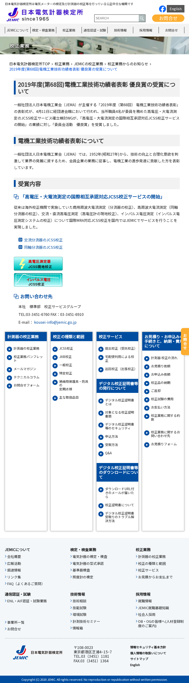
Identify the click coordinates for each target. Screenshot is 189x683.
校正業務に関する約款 (165, 417)
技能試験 (79, 608)
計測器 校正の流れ (164, 358)
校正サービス (148, 570)
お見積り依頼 (160, 366)
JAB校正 (65, 357)
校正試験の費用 (162, 399)
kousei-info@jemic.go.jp (55, 322)
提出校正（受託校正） (121, 348)
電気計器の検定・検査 (90, 556)
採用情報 (145, 30)
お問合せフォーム (26, 385)
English (176, 8)
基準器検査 (81, 570)
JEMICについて (18, 30)
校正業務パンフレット (28, 359)
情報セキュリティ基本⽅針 (148, 647)
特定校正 (65, 373)
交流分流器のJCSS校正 (43, 240)
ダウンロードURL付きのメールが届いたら (119, 492)
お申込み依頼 (160, 374)
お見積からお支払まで (155, 577)
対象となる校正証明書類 (119, 414)
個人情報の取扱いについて (148, 653)
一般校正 (65, 365)
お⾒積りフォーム (164, 444)
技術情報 (120, 30)
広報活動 (14, 563)
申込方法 (111, 436)
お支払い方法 (160, 407)
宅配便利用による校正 (119, 359)
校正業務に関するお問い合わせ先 (165, 434)
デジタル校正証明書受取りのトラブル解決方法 (119, 517)
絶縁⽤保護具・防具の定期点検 (73, 385)
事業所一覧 (15, 622)
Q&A (108, 453)
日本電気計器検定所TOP (29, 64)
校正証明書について (119, 505)
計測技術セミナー (86, 621)
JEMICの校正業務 (88, 64)
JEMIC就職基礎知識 (153, 608)
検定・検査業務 (43, 30)
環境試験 (79, 614)
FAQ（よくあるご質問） (26, 583)
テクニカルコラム (26, 377)
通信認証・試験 (94, 30)
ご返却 (156, 391)
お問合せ (168, 18)
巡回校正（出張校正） (121, 369)
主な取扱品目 (69, 397)
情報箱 (78, 628)
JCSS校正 (66, 348)
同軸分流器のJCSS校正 (43, 247)
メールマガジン (25, 369)
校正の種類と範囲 (152, 563)
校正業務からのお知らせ (128, 64)
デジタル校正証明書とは (119, 402)
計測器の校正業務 (26, 348)
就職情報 (145, 601)
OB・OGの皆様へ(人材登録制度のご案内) (161, 623)
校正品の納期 (160, 383)
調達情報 (14, 570)
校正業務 (68, 30)
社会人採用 (146, 614)
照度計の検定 (83, 577)
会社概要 (14, 556)
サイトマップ (139, 659)
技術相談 (79, 601)
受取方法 (111, 445)
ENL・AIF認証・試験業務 (27, 601)
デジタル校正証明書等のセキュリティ (119, 426)
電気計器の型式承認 (88, 563)
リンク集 (14, 577)
